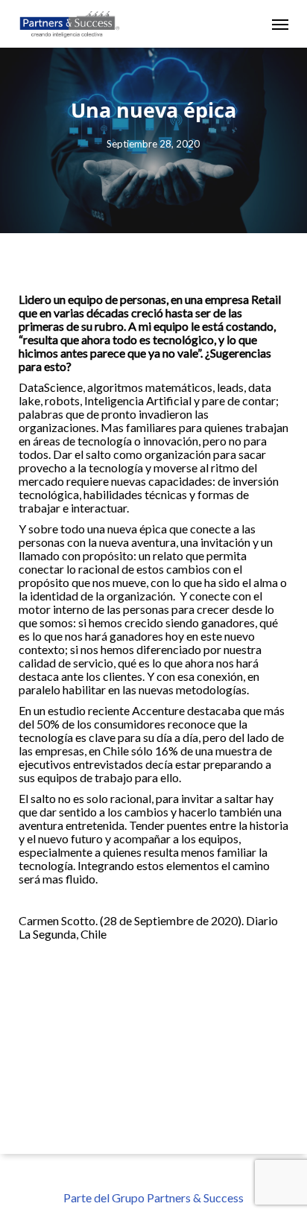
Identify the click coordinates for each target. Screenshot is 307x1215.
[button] (280, 23)
